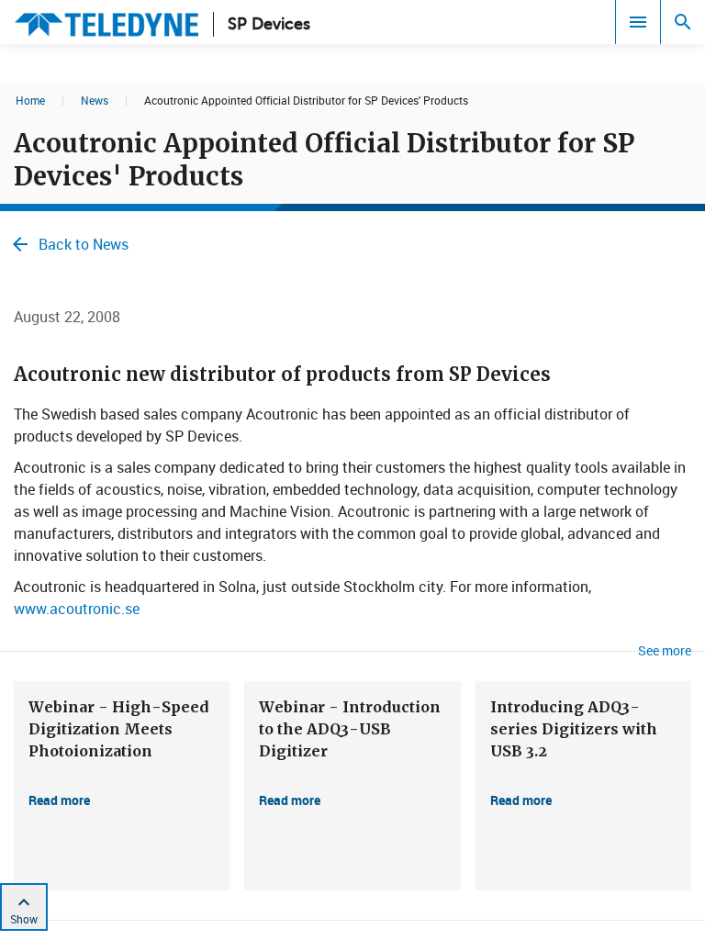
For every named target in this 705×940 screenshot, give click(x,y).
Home (30, 100)
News (94, 100)
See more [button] (664, 650)
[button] (121, 785)
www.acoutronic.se (77, 609)
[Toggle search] (683, 22)
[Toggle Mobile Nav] (638, 22)
